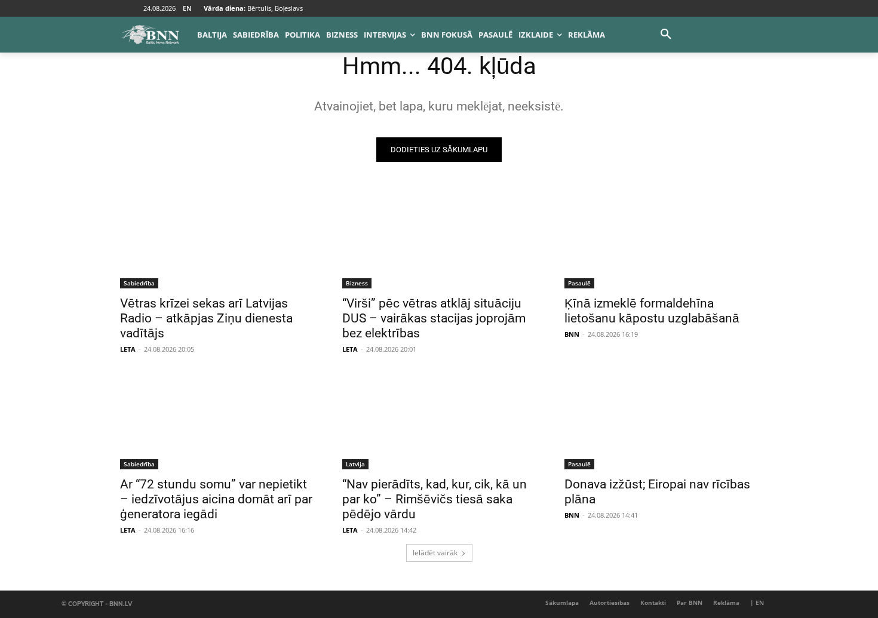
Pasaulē (579, 283)
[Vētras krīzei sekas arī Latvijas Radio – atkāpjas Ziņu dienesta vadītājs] (217, 240)
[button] (666, 34)
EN (187, 8)
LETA (128, 349)
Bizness (357, 283)
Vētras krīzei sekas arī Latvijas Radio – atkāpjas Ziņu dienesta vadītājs (206, 318)
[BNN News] (150, 34)
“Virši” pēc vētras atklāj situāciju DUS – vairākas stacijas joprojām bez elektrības (434, 318)
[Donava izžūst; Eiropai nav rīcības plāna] (661, 421)
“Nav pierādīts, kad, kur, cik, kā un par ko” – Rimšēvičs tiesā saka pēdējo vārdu (434, 499)
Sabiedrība (139, 283)
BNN (571, 334)
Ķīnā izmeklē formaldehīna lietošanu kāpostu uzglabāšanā (651, 310)
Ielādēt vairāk (435, 553)
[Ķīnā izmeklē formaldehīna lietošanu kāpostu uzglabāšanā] (661, 240)
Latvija (355, 464)
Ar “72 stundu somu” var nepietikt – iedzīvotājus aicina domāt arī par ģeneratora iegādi (216, 499)
